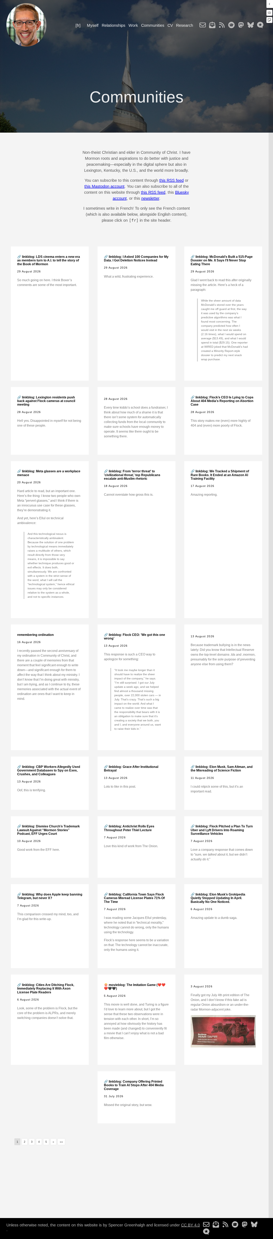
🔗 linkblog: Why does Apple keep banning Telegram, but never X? (49, 896)
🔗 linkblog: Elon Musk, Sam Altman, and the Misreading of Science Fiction (222, 768)
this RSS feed (171, 180)
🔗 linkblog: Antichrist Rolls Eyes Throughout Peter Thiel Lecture (129, 828)
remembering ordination (35, 634)
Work (133, 25)
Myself (93, 25)
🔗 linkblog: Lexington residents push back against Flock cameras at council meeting (46, 401)
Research (184, 25)
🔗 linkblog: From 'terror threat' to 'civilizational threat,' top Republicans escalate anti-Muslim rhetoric (132, 475)
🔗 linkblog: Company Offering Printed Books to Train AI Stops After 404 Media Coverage (134, 1085)
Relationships (113, 25)
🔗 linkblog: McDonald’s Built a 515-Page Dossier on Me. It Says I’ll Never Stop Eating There (222, 260)
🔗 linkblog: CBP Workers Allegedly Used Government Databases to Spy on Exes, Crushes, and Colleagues (48, 770)
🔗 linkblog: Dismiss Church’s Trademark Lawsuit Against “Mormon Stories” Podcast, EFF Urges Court (48, 830)
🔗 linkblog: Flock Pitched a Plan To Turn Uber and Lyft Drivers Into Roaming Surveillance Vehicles (222, 830)
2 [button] (24, 1141)
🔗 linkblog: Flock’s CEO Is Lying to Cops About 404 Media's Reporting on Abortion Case (222, 401)
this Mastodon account (104, 186)
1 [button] (17, 1141)
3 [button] (32, 1141)
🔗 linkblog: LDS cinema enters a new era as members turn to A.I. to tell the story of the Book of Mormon (48, 260)
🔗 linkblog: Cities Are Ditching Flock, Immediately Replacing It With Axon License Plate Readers (45, 988)
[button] (53, 1141)
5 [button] (46, 1141)
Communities (152, 25)
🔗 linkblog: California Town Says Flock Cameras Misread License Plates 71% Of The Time (134, 898)
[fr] (78, 25)
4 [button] (39, 1141)
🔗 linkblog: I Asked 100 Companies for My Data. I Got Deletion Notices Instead (136, 258)
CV (170, 25)
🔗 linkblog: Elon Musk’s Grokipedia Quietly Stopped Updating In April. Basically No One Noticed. (218, 898)
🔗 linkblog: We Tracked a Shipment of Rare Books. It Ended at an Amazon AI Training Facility (220, 475)
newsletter (150, 198)
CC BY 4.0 (190, 1225)
